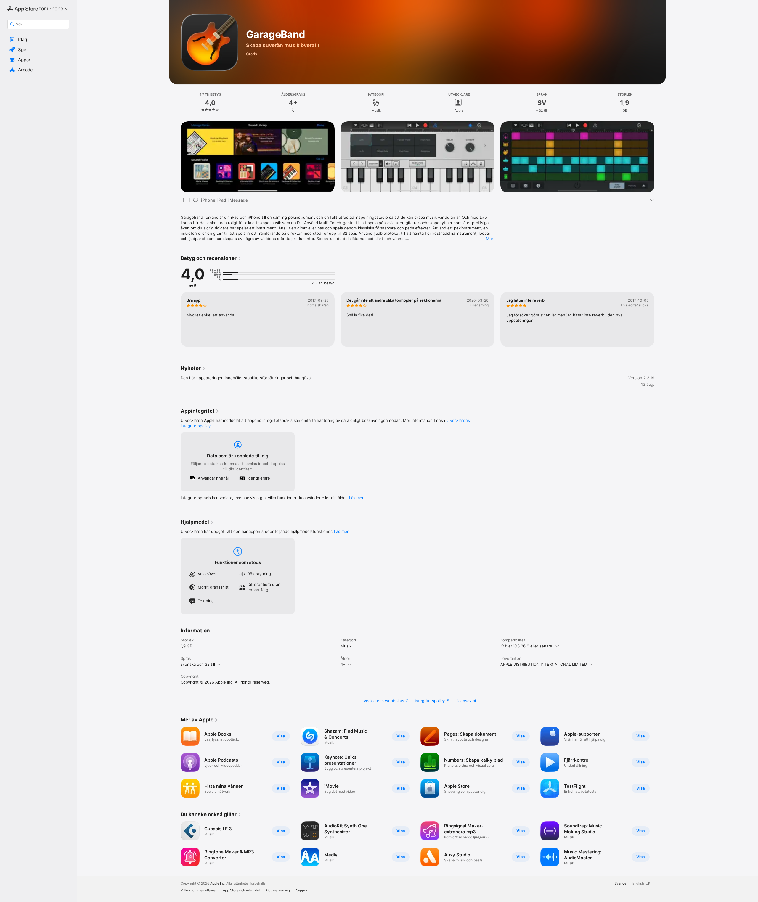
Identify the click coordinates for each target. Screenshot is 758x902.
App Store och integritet (241, 890)
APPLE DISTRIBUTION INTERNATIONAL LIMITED (543, 664)
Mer (489, 238)
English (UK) (641, 883)
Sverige (620, 883)
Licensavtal (465, 700)
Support (302, 890)
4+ (343, 664)
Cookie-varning (278, 890)
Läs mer (356, 497)
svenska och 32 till (198, 664)
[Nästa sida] (660, 156)
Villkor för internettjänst (199, 890)
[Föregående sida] (175, 156)
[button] (38, 39)
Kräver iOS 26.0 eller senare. (526, 646)
